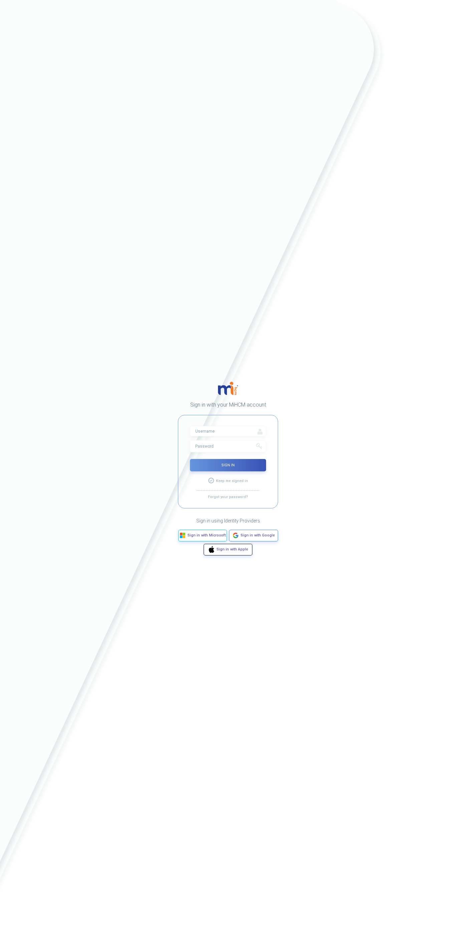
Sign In (228, 465)
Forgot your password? (228, 497)
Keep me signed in (232, 481)
